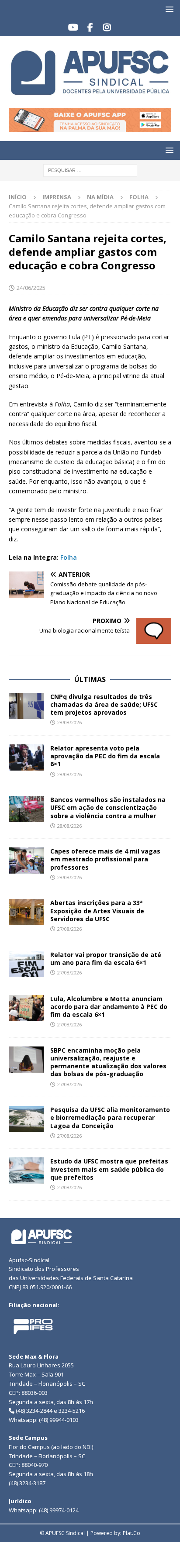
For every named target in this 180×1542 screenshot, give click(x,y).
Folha (68, 557)
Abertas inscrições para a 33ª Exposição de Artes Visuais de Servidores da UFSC (97, 910)
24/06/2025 (31, 288)
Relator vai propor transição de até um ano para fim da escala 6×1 (105, 958)
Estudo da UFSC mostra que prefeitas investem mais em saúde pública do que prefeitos (109, 1169)
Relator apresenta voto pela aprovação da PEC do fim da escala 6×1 (105, 756)
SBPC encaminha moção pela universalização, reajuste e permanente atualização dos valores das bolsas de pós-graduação (108, 1062)
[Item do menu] (73, 27)
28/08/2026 (69, 722)
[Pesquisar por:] (90, 169)
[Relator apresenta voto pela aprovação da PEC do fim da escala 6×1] (26, 757)
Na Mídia (100, 197)
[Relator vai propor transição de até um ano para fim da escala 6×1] (26, 964)
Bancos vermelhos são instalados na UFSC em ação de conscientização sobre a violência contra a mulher (108, 807)
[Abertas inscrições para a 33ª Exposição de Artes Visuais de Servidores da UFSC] (26, 912)
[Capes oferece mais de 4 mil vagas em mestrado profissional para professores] (26, 860)
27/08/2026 (69, 929)
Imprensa (56, 197)
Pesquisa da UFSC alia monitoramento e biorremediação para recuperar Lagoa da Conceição (110, 1117)
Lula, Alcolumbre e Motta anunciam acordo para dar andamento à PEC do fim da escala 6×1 (108, 1007)
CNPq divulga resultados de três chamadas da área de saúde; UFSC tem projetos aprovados (104, 704)
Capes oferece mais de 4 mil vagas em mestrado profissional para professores (105, 859)
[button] (168, 9)
